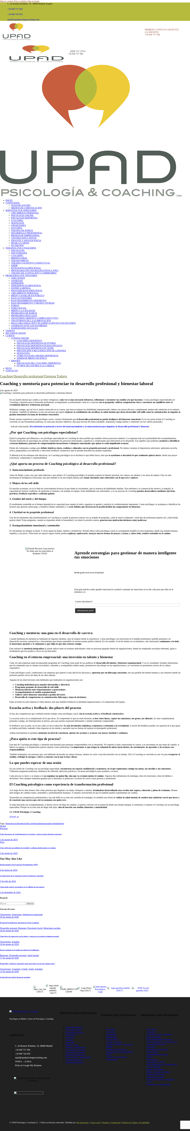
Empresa (50, 376)
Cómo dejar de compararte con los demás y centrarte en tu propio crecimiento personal (29, 936)
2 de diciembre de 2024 (10, 892)
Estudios (15, 942)
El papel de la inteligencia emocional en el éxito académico (19, 923)
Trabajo (62, 376)
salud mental (52, 823)
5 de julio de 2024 (8, 881)
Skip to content (6, 1)
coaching (17, 823)
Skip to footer (33, 1)
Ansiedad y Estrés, (20, 969)
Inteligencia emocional (33, 914)
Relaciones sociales (52, 928)
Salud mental (33, 955)
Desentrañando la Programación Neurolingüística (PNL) (19, 864)
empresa (43, 823)
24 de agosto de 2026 (9, 930)
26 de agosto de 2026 (9, 917)
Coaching (6, 376)
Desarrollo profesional (28, 376)
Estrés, (32, 969)
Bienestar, (22, 928)
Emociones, (17, 914)
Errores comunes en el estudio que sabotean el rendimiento (19, 950)
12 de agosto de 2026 (9, 971)
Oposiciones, (6, 914)
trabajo (61, 823)
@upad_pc (14, 817)
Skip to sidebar (20, 1)
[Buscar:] (13, 903)
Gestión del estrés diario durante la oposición (15, 977)
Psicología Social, (35, 928)
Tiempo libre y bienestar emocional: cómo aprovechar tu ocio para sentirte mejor (27, 963)
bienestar (9, 823)
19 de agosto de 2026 (9, 944)
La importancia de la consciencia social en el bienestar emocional (21, 876)
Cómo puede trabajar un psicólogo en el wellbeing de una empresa (22, 887)
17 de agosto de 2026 (9, 958)
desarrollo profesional (30, 823)
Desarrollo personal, (9, 928)
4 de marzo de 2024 (8, 870)
